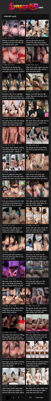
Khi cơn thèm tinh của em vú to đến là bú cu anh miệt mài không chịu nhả (37, 337)
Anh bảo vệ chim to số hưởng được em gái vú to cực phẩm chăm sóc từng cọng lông (36, 256)
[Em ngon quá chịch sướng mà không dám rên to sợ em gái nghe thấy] (13, 349)
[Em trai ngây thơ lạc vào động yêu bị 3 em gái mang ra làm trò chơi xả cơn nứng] (13, 162)
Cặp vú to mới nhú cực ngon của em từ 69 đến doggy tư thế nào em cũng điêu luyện (37, 176)
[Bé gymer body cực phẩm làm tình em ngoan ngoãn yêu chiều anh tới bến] (37, 295)
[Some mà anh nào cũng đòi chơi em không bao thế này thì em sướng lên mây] (37, 215)
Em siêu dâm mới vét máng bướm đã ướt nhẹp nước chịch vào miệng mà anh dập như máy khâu (13, 122)
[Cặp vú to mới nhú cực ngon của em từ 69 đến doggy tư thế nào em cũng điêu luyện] (37, 162)
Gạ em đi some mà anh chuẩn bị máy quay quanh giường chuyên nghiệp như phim (37, 42)
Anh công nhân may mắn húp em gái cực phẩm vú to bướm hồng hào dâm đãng (13, 390)
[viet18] (25, 7)
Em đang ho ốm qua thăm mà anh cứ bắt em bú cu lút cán (37, 149)
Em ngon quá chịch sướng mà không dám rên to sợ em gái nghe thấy (13, 363)
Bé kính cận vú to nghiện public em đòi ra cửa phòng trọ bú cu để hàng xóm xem (13, 96)
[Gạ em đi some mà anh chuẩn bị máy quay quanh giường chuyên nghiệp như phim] (37, 28)
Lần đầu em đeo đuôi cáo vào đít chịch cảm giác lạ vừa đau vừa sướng (36, 203)
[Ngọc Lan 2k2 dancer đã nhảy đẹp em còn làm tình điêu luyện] (37, 81)
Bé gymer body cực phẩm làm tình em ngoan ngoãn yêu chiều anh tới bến (36, 310)
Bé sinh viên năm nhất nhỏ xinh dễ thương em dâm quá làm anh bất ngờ (37, 390)
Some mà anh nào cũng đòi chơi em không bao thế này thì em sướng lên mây (37, 229)
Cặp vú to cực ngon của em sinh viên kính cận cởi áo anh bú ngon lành (37, 69)
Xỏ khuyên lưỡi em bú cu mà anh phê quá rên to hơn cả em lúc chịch (13, 256)
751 (30, 397)
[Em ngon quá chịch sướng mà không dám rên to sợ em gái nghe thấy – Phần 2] (13, 135)
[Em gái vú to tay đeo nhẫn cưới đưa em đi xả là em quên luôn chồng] (13, 295)
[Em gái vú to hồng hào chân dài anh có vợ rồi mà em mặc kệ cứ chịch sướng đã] (13, 55)
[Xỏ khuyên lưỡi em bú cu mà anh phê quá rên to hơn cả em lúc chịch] (13, 242)
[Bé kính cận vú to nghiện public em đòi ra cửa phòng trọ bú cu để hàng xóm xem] (13, 81)
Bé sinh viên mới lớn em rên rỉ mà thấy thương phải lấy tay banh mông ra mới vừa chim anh (13, 283)
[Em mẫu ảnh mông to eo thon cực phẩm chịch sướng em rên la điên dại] (13, 215)
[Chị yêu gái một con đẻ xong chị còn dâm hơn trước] (37, 269)
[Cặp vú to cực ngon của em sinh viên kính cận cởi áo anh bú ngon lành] (37, 55)
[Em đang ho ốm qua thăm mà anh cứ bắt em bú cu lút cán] (37, 135)
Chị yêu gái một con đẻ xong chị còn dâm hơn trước (35, 283)
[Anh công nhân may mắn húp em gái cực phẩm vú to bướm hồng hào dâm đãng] (13, 376)
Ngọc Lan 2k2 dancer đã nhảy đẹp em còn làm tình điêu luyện (36, 96)
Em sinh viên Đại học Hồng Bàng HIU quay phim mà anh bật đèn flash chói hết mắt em (13, 337)
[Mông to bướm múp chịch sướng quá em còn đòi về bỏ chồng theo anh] (13, 28)
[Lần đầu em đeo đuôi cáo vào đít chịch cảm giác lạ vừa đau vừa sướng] (37, 188)
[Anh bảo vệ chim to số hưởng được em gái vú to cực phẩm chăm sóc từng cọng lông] (37, 242)
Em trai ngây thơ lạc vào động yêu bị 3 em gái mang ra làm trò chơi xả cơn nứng (13, 176)
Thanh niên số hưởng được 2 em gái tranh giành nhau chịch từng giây (37, 363)
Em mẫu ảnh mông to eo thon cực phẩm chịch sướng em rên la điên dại (12, 229)
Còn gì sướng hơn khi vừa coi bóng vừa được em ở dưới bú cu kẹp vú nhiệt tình (13, 203)
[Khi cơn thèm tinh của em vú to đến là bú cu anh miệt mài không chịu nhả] (37, 322)
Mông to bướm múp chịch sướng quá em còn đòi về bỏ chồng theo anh (12, 42)
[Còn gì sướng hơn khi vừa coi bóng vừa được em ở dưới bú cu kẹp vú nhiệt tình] (13, 188)
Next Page (39, 397)
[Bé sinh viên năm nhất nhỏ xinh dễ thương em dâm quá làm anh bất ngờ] (37, 376)
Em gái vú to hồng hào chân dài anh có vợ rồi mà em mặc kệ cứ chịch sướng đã (13, 69)
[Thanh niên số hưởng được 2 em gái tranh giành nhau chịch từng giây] (37, 349)
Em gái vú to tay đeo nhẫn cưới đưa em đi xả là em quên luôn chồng (13, 310)
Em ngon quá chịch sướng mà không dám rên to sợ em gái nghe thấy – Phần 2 (13, 149)
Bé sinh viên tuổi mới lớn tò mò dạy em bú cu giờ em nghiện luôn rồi (37, 122)
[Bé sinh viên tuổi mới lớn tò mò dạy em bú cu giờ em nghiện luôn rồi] (37, 108)
